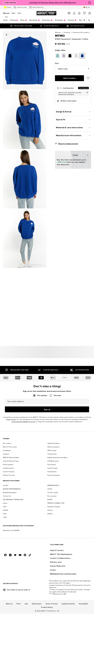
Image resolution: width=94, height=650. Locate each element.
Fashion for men (9, 475)
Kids (19, 13)
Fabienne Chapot (53, 507)
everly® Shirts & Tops (11, 461)
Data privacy (36, 604)
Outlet (9, 7)
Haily (5, 514)
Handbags (7, 450)
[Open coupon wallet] (69, 13)
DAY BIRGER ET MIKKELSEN (13, 499)
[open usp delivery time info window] (87, 92)
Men (13, 13)
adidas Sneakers (53, 443)
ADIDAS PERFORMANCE (12, 489)
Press (19, 604)
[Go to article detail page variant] (57, 55)
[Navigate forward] (84, 20)
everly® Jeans (52, 468)
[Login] (74, 13)
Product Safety (47, 607)
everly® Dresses (9, 472)
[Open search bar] (88, 20)
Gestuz (50, 510)
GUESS (5, 510)
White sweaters (53, 447)
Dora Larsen (51, 496)
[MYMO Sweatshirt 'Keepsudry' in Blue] (25, 179)
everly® (5, 485)
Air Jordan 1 (7, 443)
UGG (4, 507)
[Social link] (5, 555)
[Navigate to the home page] (16, 546)
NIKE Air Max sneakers (11, 457)
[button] (73, 68)
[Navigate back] (6, 34)
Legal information (68, 604)
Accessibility (83, 604)
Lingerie (6, 454)
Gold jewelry (52, 472)
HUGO (49, 489)
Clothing (66, 32)
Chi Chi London (52, 492)
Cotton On (7, 496)
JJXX (5, 517)
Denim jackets (8, 464)
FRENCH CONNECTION (55, 503)
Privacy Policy (11, 419)
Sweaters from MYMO (11, 530)
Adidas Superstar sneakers (57, 457)
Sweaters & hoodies (81, 32)
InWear (50, 514)
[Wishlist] (84, 13)
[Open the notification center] (79, 13)
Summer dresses (53, 475)
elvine (5, 503)
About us (9, 604)
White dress (51, 450)
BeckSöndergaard (9, 492)
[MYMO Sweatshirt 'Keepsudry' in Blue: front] (25, 60)
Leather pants (8, 468)
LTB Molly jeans (53, 461)
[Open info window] (89, 2)
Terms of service (51, 604)
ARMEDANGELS (53, 485)
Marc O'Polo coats (10, 447)
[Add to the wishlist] (88, 78)
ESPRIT (50, 499)
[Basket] (89, 13)
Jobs (26, 604)
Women (6, 13)
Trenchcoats (52, 454)
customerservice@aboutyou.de (23, 422)
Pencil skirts (51, 464)
